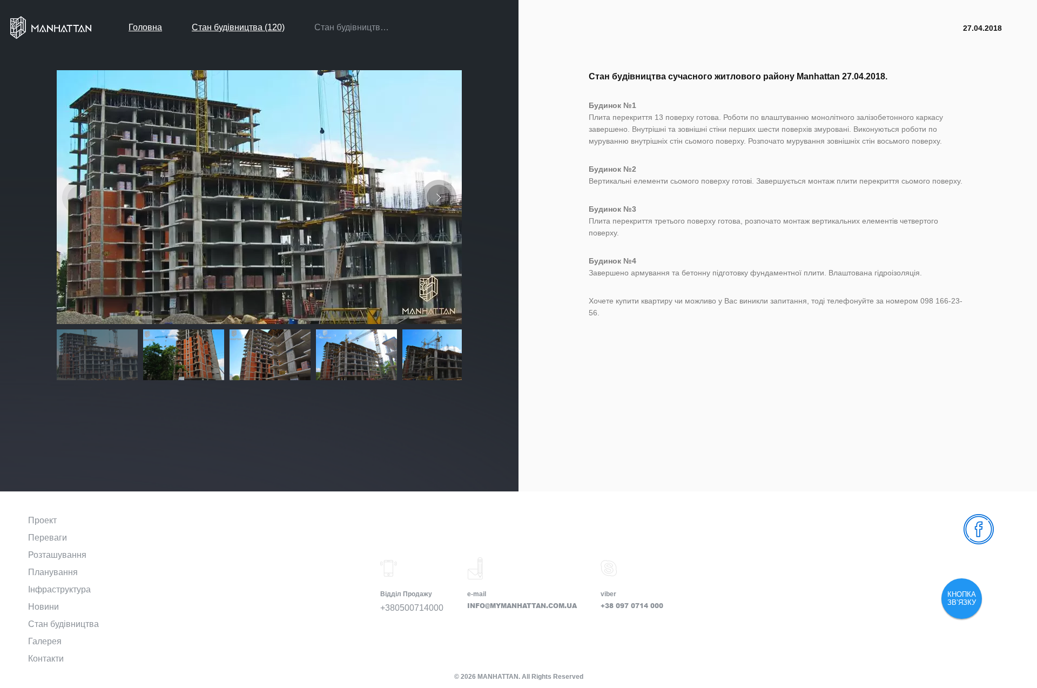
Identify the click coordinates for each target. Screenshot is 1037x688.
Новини (43, 606)
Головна (145, 27)
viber (608, 594)
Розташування (57, 554)
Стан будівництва (63, 624)
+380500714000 (411, 607)
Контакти (46, 658)
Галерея (45, 641)
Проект (42, 520)
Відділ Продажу (406, 594)
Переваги (47, 537)
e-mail (476, 594)
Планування (53, 572)
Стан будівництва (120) (238, 27)
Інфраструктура (59, 589)
